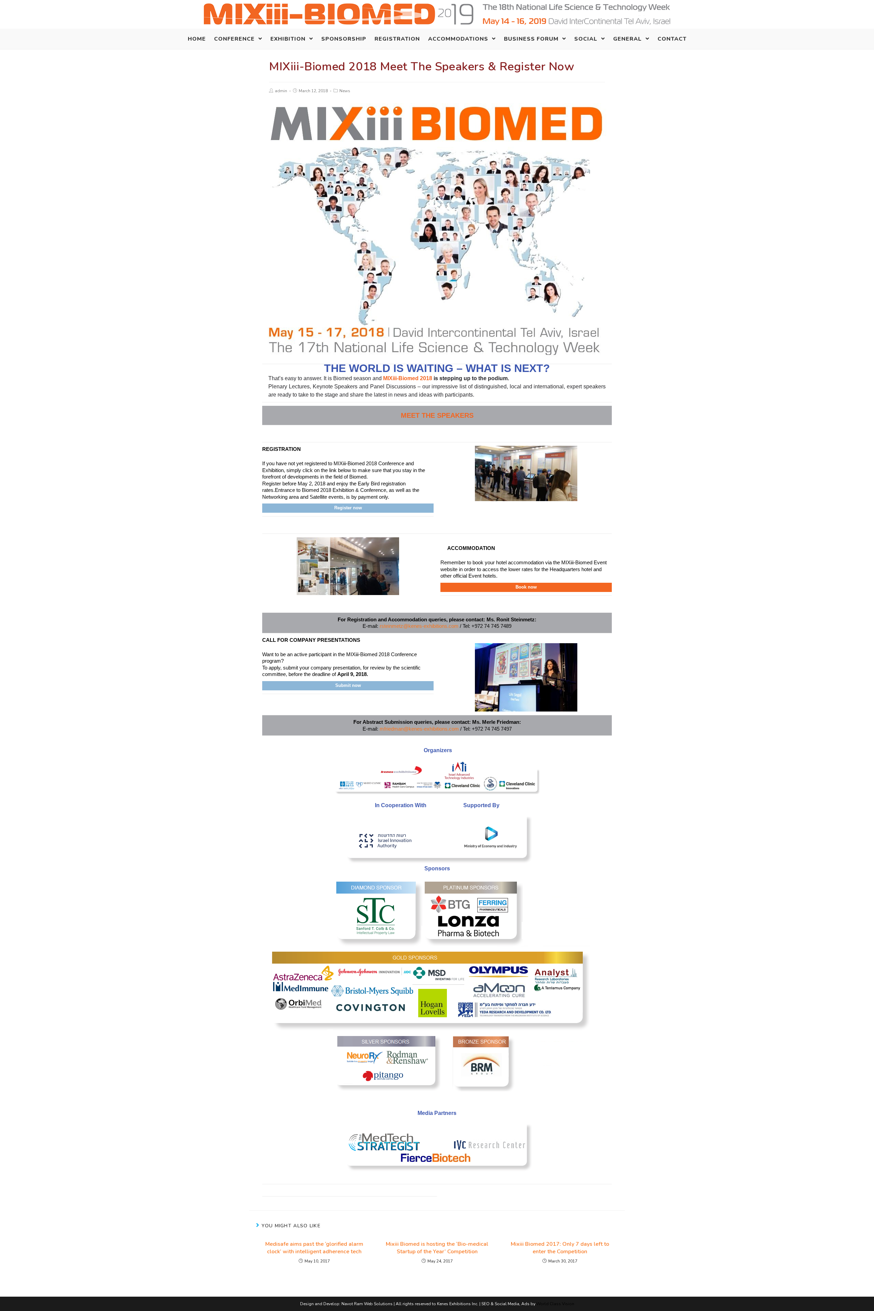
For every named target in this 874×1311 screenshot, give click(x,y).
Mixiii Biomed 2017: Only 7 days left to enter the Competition (560, 1247)
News (344, 91)
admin (281, 91)
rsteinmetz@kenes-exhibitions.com (419, 626)
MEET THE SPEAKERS (437, 415)
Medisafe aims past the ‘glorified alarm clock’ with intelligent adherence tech (314, 1247)
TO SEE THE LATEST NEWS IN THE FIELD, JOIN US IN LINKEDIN (349, 1190)
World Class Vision (555, 1304)
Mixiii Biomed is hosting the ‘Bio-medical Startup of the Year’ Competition (437, 1247)
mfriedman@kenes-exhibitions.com (419, 729)
